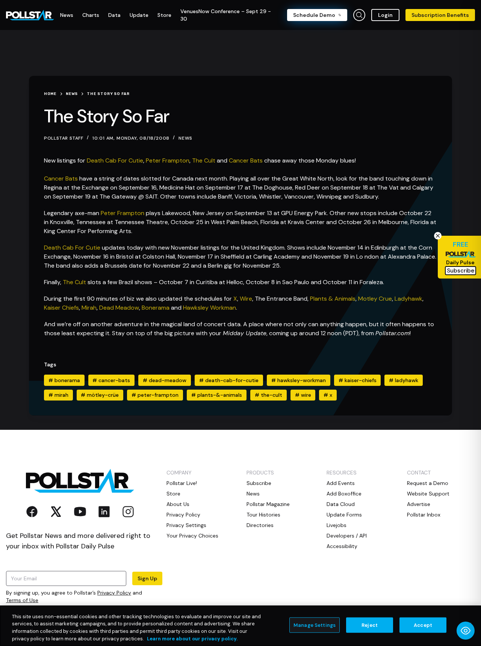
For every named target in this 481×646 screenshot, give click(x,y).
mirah (58, 395)
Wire (246, 299)
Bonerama (155, 308)
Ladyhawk (408, 299)
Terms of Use (22, 600)
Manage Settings (314, 625)
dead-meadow (164, 380)
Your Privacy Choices (192, 535)
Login (385, 15)
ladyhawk (403, 380)
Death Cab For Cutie (115, 160)
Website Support (428, 493)
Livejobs (336, 525)
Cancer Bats (246, 160)
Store (173, 493)
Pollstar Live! (181, 483)
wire (303, 395)
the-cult (268, 395)
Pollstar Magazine (268, 504)
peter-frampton (155, 395)
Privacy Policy (114, 592)
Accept (423, 625)
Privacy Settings (186, 525)
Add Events (341, 483)
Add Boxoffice (344, 493)
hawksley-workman (298, 380)
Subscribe (259, 483)
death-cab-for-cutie (229, 380)
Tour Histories (263, 514)
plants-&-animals (216, 395)
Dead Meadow (119, 308)
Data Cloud (341, 504)
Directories (260, 525)
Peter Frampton (167, 160)
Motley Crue (375, 299)
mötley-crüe (100, 395)
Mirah (89, 308)
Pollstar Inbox (423, 514)
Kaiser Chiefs (61, 308)
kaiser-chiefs (358, 380)
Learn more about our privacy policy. (192, 638)
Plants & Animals (332, 299)
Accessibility (342, 546)
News (185, 138)
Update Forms (344, 514)
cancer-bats (111, 380)
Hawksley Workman (209, 308)
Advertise (418, 504)
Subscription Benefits (440, 15)
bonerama (64, 380)
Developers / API (347, 535)
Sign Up (147, 578)
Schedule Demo (314, 15)
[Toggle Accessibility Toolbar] (465, 630)
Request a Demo (427, 483)
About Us (177, 504)
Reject (370, 625)
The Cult (203, 160)
